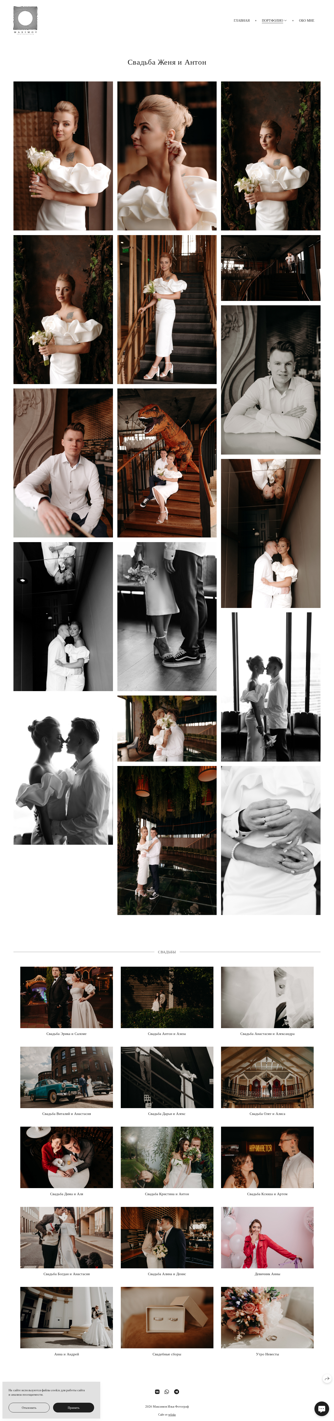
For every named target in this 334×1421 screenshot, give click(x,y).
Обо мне (306, 20)
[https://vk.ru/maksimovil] (157, 1391)
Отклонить (29, 1407)
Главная (242, 20)
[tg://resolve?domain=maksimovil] (176, 1391)
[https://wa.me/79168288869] (167, 1391)
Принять (73, 1407)
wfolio (172, 1414)
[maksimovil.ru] (25, 20)
